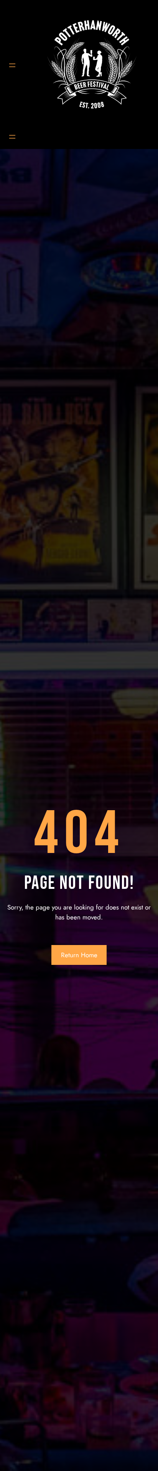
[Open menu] (12, 65)
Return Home (79, 955)
